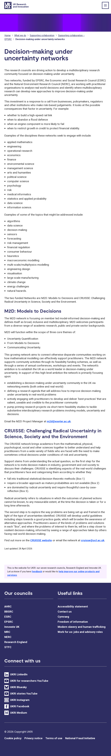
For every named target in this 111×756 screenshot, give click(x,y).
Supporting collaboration (42, 35)
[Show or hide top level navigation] (105, 5)
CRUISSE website (41, 540)
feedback (37, 571)
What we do (20, 35)
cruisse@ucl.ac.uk (92, 540)
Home (7, 35)
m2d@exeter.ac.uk (59, 421)
